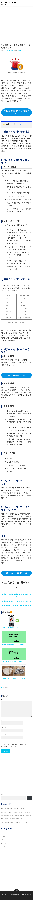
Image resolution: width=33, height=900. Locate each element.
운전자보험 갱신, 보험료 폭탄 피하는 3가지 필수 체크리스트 (16, 815)
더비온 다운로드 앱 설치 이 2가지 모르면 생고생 (13, 808)
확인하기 (19, 124)
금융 (2, 839)
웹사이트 (3, 734)
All (2, 687)
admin (19, 50)
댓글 (3, 700)
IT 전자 (3, 836)
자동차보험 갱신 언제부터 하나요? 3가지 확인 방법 (14, 822)
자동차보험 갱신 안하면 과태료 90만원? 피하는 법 (13, 819)
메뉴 (30, 3)
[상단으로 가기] (16, 890)
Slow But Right (9, 2)
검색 (2, 795)
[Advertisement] (16, 23)
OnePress (22, 894)
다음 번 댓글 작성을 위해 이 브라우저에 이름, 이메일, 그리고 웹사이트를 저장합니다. (16, 745)
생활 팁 (3, 846)
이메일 (3, 727)
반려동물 (3, 843)
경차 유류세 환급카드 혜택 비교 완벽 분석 (16, 601)
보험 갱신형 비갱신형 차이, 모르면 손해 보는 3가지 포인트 (16, 812)
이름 (3, 720)
